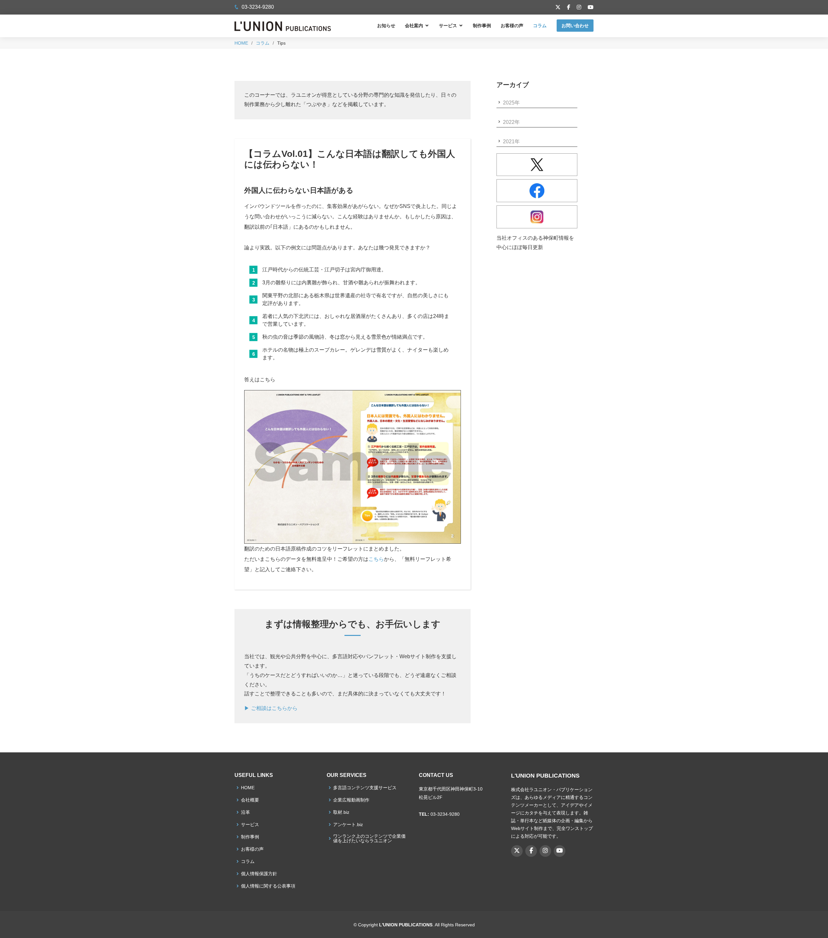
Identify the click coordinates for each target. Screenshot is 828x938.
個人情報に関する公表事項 (268, 886)
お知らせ (386, 25)
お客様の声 (512, 25)
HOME (241, 43)
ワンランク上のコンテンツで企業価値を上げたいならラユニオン (369, 838)
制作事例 (482, 25)
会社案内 (414, 25)
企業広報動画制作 (351, 800)
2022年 (511, 122)
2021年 (511, 141)
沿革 (245, 812)
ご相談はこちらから (274, 708)
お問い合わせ (575, 25)
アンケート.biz (348, 824)
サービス (448, 25)
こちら (376, 559)
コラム (540, 25)
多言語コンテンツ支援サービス (365, 787)
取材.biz (341, 812)
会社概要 (250, 800)
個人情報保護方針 (259, 873)
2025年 (511, 102)
